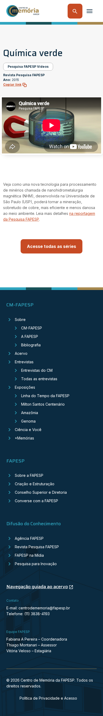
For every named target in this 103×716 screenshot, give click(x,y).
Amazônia (29, 412)
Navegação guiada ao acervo (37, 586)
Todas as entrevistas (39, 379)
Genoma (28, 421)
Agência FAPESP (29, 538)
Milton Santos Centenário (43, 404)
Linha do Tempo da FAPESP (45, 395)
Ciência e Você (28, 429)
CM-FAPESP (31, 328)
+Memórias (24, 438)
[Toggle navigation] (89, 11)
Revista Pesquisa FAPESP (37, 547)
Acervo (21, 353)
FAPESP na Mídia (29, 555)
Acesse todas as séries (51, 246)
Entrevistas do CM (37, 370)
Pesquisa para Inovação (36, 563)
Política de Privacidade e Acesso (48, 698)
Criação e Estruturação (34, 484)
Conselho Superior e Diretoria (41, 492)
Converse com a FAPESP (36, 501)
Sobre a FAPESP (29, 475)
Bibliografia (31, 345)
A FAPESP (29, 336)
